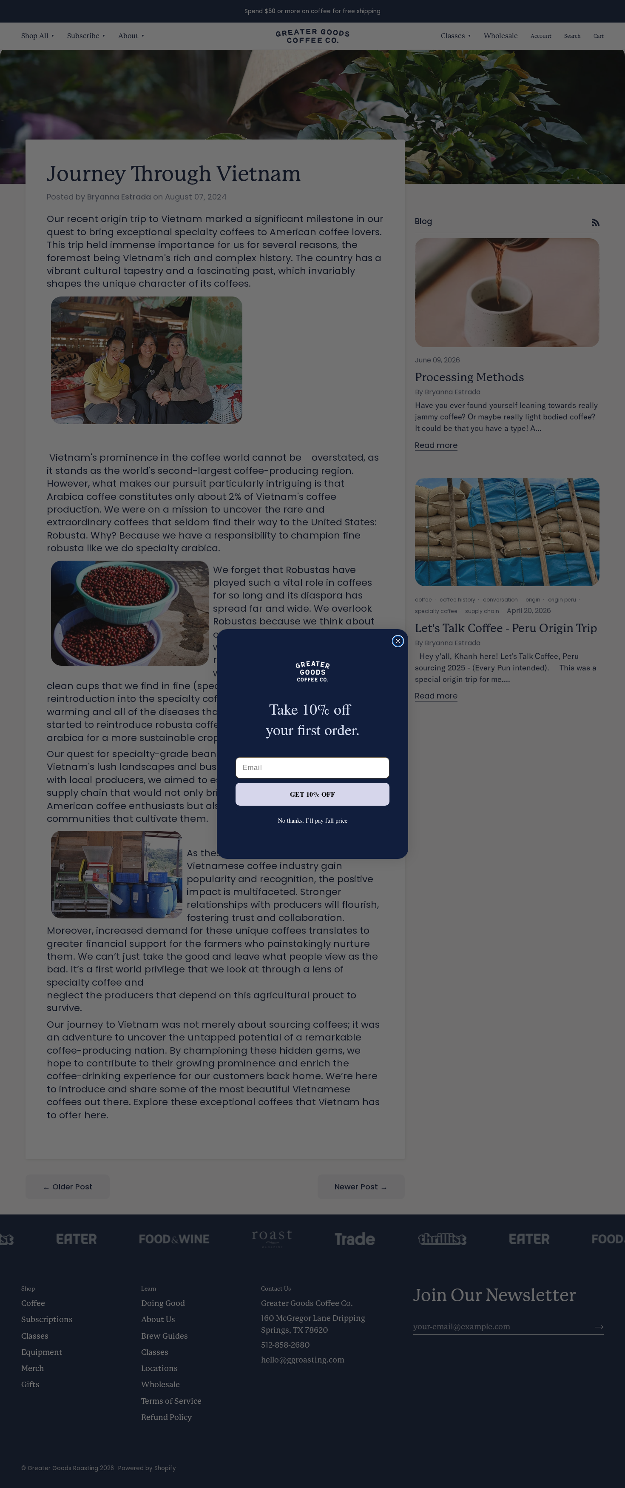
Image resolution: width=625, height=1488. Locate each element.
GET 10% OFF (312, 794)
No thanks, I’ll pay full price (312, 820)
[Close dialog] (398, 641)
